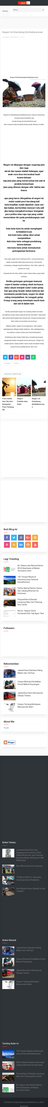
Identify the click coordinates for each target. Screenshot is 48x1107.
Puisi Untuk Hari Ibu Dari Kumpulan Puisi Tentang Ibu (8, 404)
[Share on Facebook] (11, 357)
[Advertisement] (24, 22)
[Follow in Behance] (21, 545)
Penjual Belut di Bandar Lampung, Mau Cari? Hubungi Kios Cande (30, 602)
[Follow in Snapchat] (35, 538)
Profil (6, 728)
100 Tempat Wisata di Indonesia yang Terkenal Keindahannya (28, 579)
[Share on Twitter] (5, 357)
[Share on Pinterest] (22, 357)
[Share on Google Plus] (16, 357)
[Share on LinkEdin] (27, 357)
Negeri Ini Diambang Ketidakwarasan (38, 403)
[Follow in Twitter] (14, 538)
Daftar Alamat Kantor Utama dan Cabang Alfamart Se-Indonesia (30, 590)
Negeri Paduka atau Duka (22, 401)
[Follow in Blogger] (28, 545)
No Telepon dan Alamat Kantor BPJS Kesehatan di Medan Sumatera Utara (30, 568)
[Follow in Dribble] (7, 545)
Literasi (7, 363)
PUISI (16, 363)
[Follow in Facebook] (7, 538)
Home (5, 11)
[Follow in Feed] (14, 545)
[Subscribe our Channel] (35, 545)
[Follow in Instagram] (21, 538)
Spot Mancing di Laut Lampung (29, 866)
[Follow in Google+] (28, 538)
